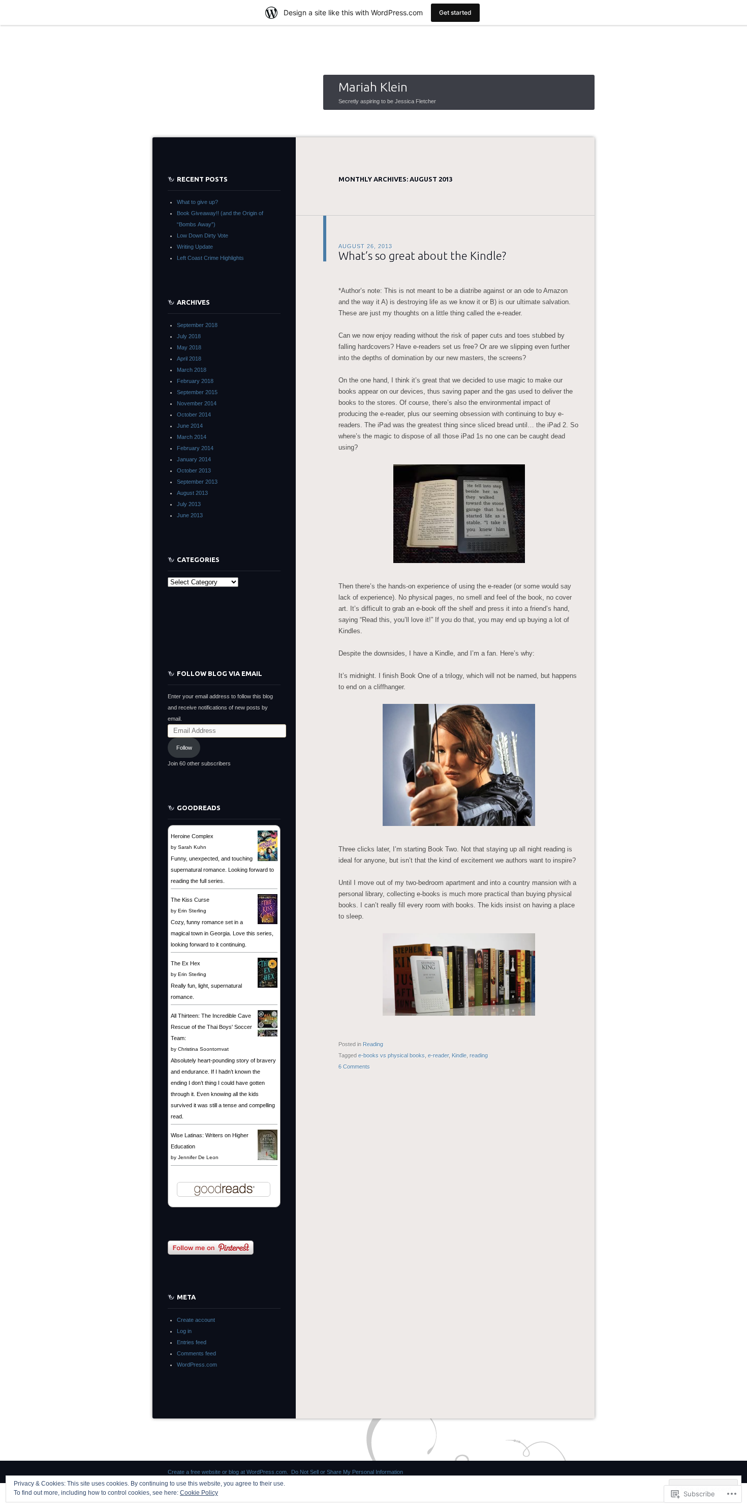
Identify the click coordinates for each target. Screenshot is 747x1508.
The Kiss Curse (190, 900)
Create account (196, 1320)
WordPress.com (197, 1365)
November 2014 (196, 403)
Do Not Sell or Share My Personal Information (347, 1472)
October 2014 (194, 414)
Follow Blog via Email (219, 673)
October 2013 (194, 470)
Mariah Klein (373, 87)
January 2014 (194, 459)
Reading (373, 1044)
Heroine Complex (192, 836)
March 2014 (191, 437)
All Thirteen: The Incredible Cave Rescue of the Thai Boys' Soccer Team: (211, 1027)
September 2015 (197, 392)
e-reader (438, 1055)
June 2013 (190, 515)
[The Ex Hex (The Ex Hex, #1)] (267, 986)
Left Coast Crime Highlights (210, 258)
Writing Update (195, 247)
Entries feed (191, 1342)
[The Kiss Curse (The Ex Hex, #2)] (267, 922)
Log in (184, 1331)
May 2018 (189, 347)
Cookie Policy (199, 1492)
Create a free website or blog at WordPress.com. (228, 1472)
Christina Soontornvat (203, 1049)
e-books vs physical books (391, 1055)
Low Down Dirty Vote (202, 235)
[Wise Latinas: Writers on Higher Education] (267, 1158)
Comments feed (196, 1353)
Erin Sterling (192, 910)
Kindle (459, 1055)
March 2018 (191, 370)
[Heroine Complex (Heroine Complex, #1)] (267, 860)
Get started (455, 12)
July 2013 (189, 504)
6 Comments (354, 1066)
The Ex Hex (185, 963)
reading (479, 1055)
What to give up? (197, 202)
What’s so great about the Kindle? (422, 255)
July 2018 (189, 336)
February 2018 (195, 381)
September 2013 (197, 482)
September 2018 (197, 325)
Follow (184, 748)
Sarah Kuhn (192, 847)
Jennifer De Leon (198, 1157)
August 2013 (192, 493)
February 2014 (195, 448)
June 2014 (190, 426)
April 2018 (189, 359)
